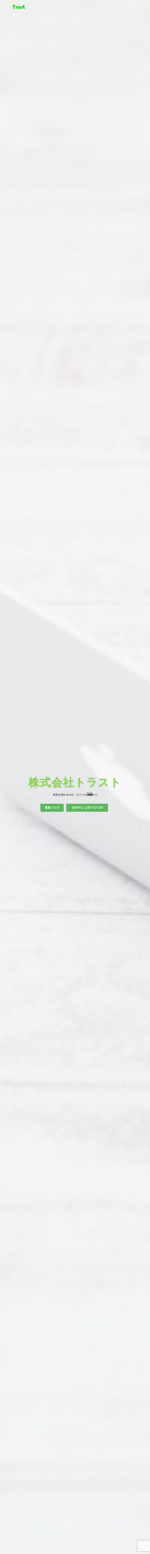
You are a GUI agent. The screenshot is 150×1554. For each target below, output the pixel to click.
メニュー (135, 6)
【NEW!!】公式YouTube (87, 808)
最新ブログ (52, 808)
